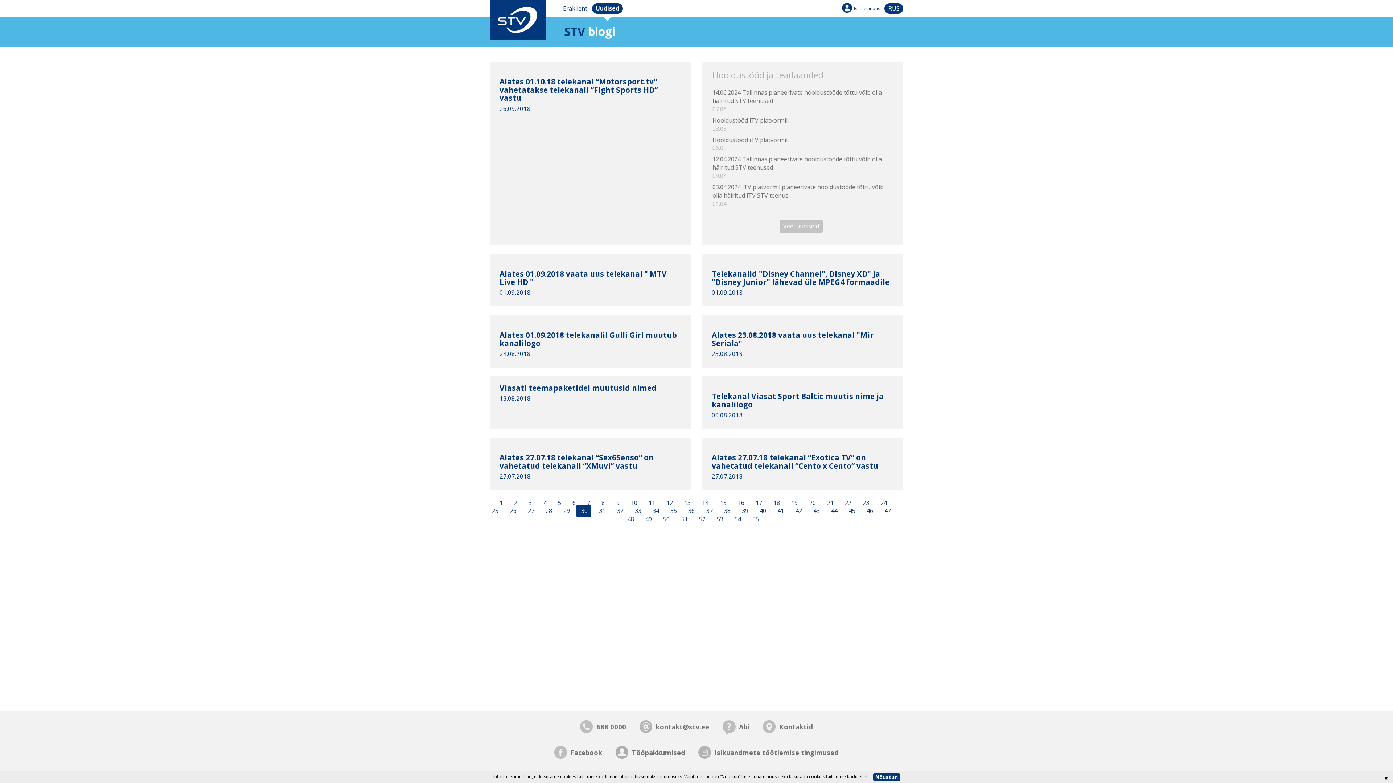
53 (719, 519)
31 (601, 511)
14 (704, 503)
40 (762, 511)
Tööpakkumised (658, 752)
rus (894, 8)
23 (865, 503)
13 (687, 503)
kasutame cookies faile (562, 777)
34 (655, 511)
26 (513, 511)
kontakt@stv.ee (682, 726)
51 (684, 519)
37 (709, 511)
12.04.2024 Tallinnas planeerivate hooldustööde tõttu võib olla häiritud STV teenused (797, 167)
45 (851, 511)
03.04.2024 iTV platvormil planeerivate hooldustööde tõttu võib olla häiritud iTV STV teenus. (798, 195)
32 (620, 511)
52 (702, 519)
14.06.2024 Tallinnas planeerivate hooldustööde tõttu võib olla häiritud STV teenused (797, 100)
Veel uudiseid (801, 226)
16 (740, 503)
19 (794, 503)
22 (847, 503)
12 (669, 503)
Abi (744, 726)
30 (584, 511)
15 (723, 503)
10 (633, 503)
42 (798, 511)
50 (666, 519)
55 (755, 519)
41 (780, 511)
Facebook (586, 752)
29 (566, 511)
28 (548, 511)
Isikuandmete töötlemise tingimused (777, 752)
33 (637, 511)
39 (744, 511)
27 (530, 511)
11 (651, 503)
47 (887, 511)
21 (830, 503)
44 (834, 511)
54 (737, 519)
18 (776, 503)
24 (883, 503)
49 (648, 519)
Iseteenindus (867, 8)
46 (869, 511)
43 (816, 511)
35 (673, 511)
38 (727, 511)
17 (758, 503)
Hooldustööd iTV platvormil (750, 124)
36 (691, 511)
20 (812, 503)
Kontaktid (796, 726)
